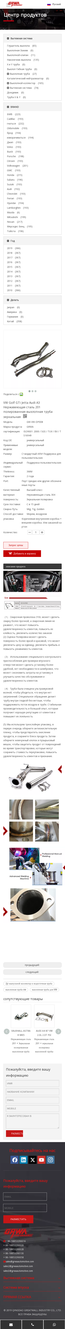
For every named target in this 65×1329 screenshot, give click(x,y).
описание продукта (15, 566)
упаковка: (8, 518)
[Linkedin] (24, 1160)
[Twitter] (32, 1160)
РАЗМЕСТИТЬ (17, 1133)
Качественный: (11, 489)
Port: (5, 481)
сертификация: (11, 431)
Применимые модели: (10, 447)
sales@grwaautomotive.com (20, 1261)
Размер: (7, 453)
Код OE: (7, 440)
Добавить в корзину (24, 553)
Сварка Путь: (10, 509)
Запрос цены (15, 545)
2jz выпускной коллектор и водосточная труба (29, 983)
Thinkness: (9, 471)
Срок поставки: (11, 504)
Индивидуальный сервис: (13, 464)
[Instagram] (50, 1160)
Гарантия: (8, 476)
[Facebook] (14, 1160)
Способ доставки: (13, 513)
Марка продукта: (12, 426)
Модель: (8, 421)
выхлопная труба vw (16, 989)
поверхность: (10, 499)
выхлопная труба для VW (44, 989)
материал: (9, 494)
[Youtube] (42, 1160)
